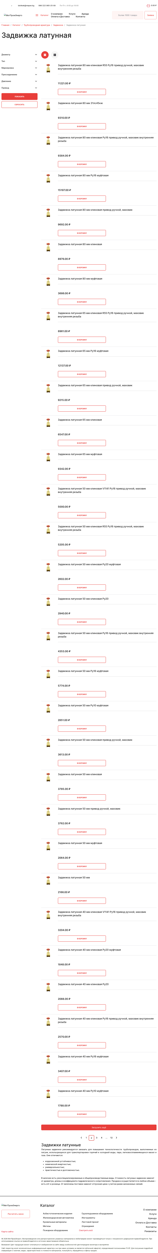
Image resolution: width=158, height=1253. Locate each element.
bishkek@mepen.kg (26, 5)
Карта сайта (7, 1231)
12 (111, 1137)
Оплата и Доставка (60, 16)
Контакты (80, 16)
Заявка (150, 15)
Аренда (85, 14)
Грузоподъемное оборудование (97, 1213)
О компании (57, 14)
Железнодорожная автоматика (58, 1217)
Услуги (72, 14)
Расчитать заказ (16, 1214)
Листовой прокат (90, 1222)
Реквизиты (151, 1231)
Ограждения (88, 1226)
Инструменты (88, 1217)
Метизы (47, 1226)
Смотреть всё (86, 1230)
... (106, 1137)
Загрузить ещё (99, 1127)
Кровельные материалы (55, 1222)
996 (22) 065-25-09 (47, 5)
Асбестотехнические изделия (57, 1213)
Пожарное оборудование (55, 1230)
